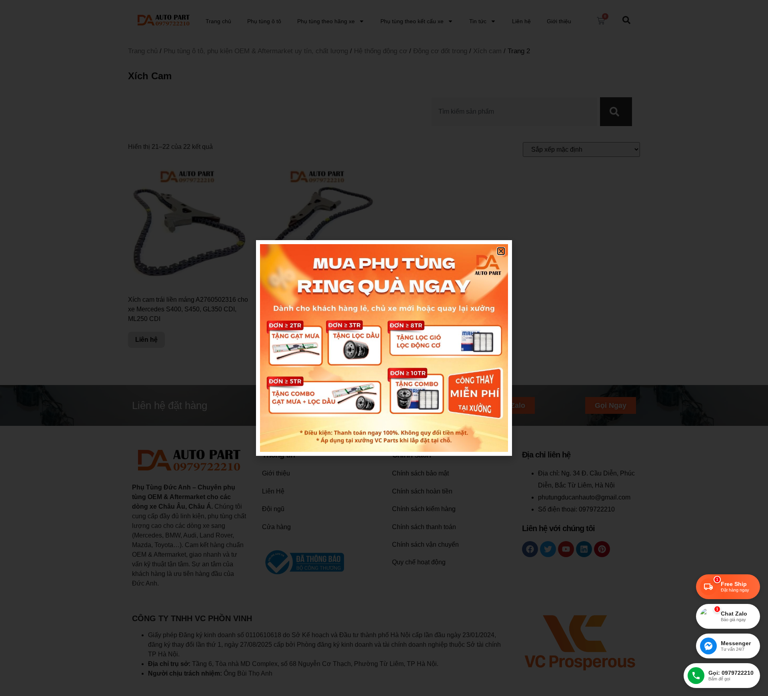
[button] (501, 251)
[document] (384, 348)
